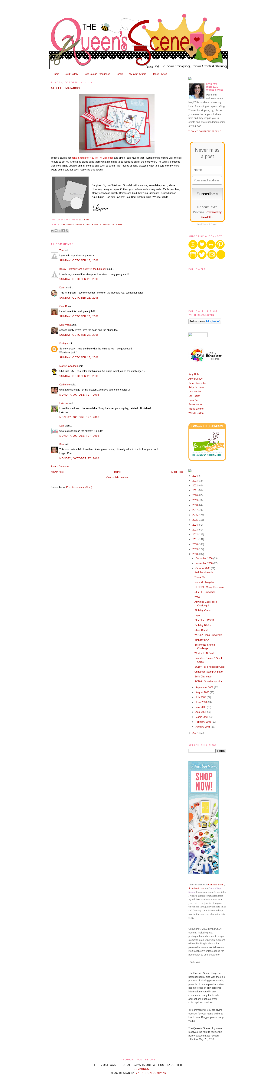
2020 (195, 495)
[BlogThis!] (56, 230)
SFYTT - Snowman (65, 88)
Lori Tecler (194, 395)
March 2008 (202, 716)
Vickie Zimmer (196, 408)
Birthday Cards (202, 610)
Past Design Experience (97, 74)
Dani (61, 425)
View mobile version (117, 477)
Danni (62, 287)
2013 (195, 529)
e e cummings (138, 1069)
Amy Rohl (193, 374)
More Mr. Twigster (204, 582)
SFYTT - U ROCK (204, 620)
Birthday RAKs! (202, 625)
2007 (195, 733)
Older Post (177, 471)
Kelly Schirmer (196, 387)
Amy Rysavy (195, 378)
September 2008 (204, 687)
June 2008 (201, 702)
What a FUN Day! (204, 653)
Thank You (200, 577)
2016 (195, 515)
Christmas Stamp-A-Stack (208, 671)
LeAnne (63, 403)
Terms (205, 224)
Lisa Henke (194, 391)
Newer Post (57, 471)
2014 (195, 524)
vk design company (151, 1073)
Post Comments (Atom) (79, 487)
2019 (195, 500)
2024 (195, 475)
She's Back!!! (201, 630)
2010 (195, 544)
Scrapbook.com (196, 888)
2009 (195, 549)
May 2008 (201, 707)
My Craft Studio (137, 74)
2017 (195, 510)
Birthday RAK (201, 639)
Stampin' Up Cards (111, 224)
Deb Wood (65, 324)
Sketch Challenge (86, 224)
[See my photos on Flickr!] (198, 336)
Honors (119, 74)
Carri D (63, 306)
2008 (195, 554)
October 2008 (203, 568)
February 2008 (203, 721)
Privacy (214, 224)
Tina (61, 250)
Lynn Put (193, 400)
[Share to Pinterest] (67, 230)
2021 (195, 490)
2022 (195, 485)
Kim (61, 444)
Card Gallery (71, 74)
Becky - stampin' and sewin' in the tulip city (82, 269)
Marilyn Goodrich (68, 366)
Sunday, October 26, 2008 (79, 260)
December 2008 (204, 558)
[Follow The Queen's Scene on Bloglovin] (204, 323)
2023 (195, 480)
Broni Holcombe (197, 383)
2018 (195, 505)
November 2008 (204, 563)
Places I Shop (159, 74)
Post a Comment (60, 466)
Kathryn (63, 343)
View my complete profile (204, 131)
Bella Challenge (202, 676)
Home (56, 74)
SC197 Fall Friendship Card (209, 666)
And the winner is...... (206, 572)
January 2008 (203, 726)
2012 (195, 534)
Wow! (197, 596)
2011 (195, 539)
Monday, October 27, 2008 (79, 394)
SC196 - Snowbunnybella (208, 681)
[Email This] (52, 230)
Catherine (64, 384)
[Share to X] (60, 230)
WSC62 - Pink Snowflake (208, 635)
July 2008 (201, 697)
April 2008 (201, 712)
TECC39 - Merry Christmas (209, 587)
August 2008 (202, 692)
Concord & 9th (215, 884)
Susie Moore (195, 404)
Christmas (67, 224)
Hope (197, 615)
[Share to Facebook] (63, 230)
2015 (195, 519)
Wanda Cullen (196, 413)
